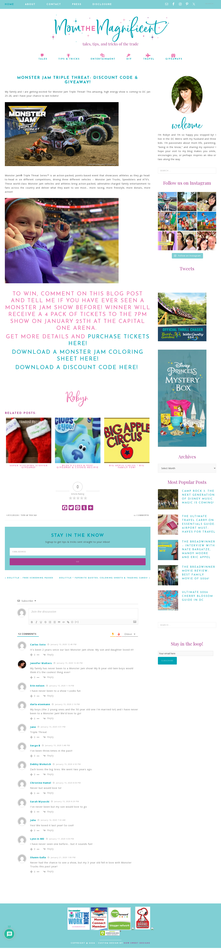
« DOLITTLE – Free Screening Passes (29, 578)
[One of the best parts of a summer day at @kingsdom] (186, 201)
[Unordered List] (54, 622)
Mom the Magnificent (110, 30)
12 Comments (141, 515)
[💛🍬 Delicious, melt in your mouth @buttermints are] (206, 201)
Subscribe (167, 661)
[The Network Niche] (78, 929)
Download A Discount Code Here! (77, 368)
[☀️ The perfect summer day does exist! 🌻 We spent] (167, 221)
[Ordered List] (50, 622)
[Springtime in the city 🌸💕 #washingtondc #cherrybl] (206, 240)
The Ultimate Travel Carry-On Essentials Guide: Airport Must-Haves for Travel (198, 524)
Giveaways (12, 515)
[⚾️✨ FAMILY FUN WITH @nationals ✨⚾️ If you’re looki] (167, 201)
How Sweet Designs (137, 943)
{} (72, 622)
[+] (77, 622)
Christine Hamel (40, 782)
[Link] (68, 622)
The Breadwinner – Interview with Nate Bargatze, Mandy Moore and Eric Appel (198, 550)
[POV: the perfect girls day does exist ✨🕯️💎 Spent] (186, 240)
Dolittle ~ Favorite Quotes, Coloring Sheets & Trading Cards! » (104, 578)
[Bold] (32, 622)
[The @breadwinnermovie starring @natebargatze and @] (167, 240)
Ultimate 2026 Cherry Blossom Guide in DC (197, 596)
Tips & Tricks (29, 515)
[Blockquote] (59, 622)
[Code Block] (63, 622)
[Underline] (41, 622)
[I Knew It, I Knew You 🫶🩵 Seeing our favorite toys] (206, 221)
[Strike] (45, 622)
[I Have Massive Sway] (133, 929)
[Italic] (36, 622)
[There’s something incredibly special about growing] (186, 221)
